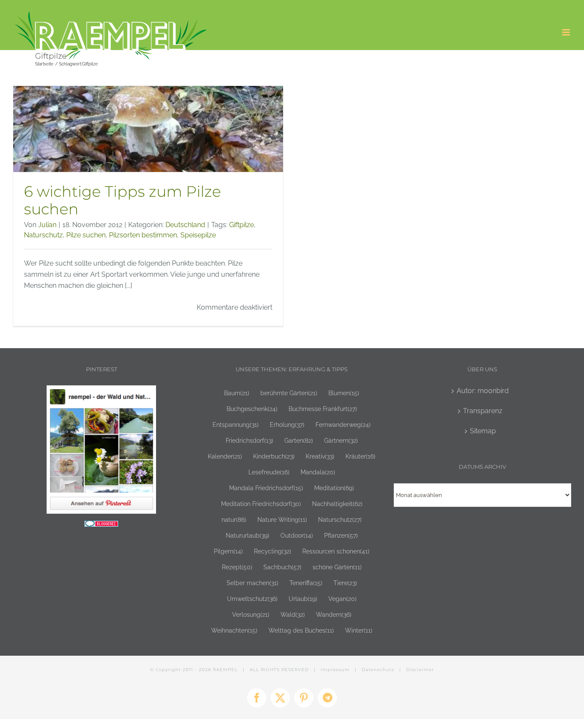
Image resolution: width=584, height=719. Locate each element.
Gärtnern (341, 440)
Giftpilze (241, 225)
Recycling (272, 551)
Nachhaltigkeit (337, 503)
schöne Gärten (337, 567)
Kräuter (360, 456)
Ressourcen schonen (335, 551)
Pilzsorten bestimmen (143, 235)
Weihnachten (234, 630)
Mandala (318, 472)
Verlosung (250, 614)
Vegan (342, 598)
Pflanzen (341, 535)
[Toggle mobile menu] (566, 32)
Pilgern (228, 551)
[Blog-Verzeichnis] (101, 526)
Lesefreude (268, 472)
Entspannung (235, 424)
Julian (47, 225)
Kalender (225, 456)
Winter (358, 630)
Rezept (237, 567)
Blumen (343, 392)
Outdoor (296, 535)
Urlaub (303, 598)
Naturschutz (43, 235)
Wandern (333, 614)
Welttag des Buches (301, 630)
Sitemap (483, 431)
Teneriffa (305, 582)
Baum (236, 392)
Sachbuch (282, 567)
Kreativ (320, 456)
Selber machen (252, 582)
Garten (298, 440)
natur (233, 519)
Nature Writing (282, 519)
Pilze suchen (86, 235)
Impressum (335, 669)
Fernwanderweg (343, 424)
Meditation (334, 487)
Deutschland (185, 225)
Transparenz (482, 411)
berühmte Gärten (288, 392)
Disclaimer (420, 669)
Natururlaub (247, 535)
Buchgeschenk (252, 408)
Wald (292, 614)
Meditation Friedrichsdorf (261, 503)
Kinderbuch (274, 456)
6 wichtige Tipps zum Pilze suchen (122, 200)
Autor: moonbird (483, 391)
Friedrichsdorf (249, 440)
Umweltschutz (252, 598)
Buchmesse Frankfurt (323, 408)
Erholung (287, 424)
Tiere (345, 582)
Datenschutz (378, 669)
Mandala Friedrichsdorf (266, 487)
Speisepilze (198, 235)
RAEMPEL (225, 669)
